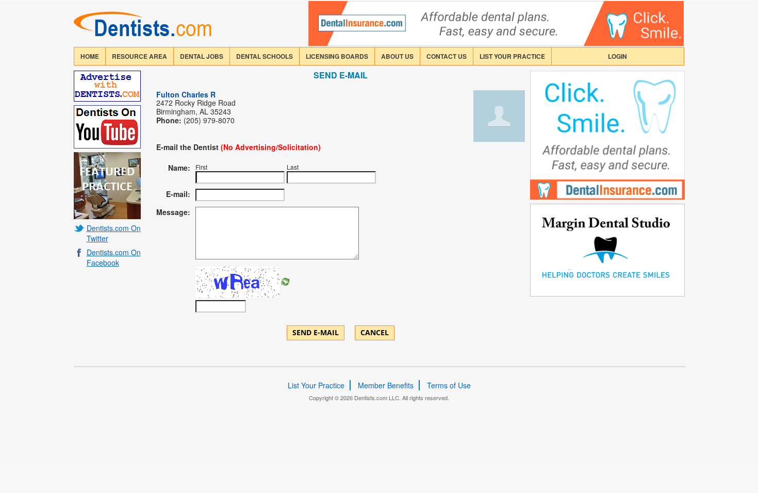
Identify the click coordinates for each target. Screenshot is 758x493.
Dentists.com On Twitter (114, 233)
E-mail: (178, 194)
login (617, 56)
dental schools (264, 56)
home (89, 56)
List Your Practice (512, 56)
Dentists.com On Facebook (114, 257)
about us (397, 56)
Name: (179, 167)
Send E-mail (315, 332)
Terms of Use (449, 385)
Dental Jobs (201, 56)
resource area (139, 56)
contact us (446, 56)
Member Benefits (386, 385)
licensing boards (337, 56)
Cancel (374, 332)
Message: (173, 212)
